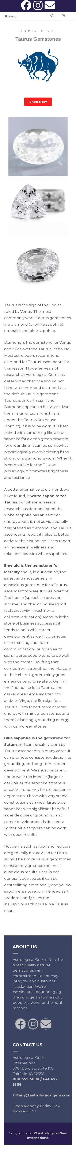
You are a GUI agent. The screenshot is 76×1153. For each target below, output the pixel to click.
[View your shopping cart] (63, 16)
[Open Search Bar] (52, 16)
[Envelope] (50, 5)
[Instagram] (38, 5)
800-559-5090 (26, 1079)
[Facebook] (26, 5)
